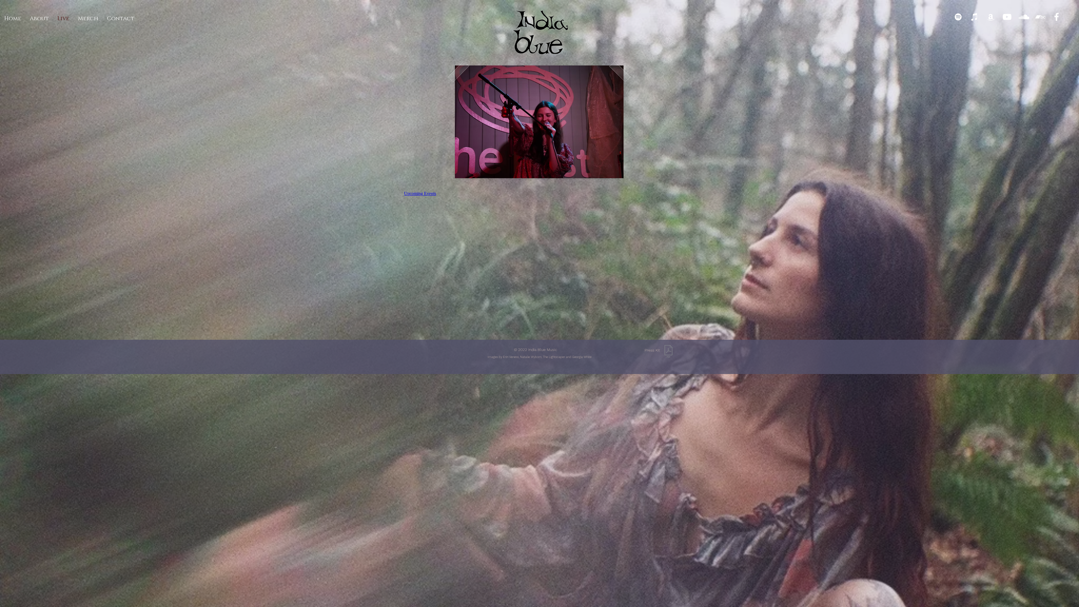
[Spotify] (958, 17)
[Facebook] (1056, 17)
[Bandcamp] (1040, 17)
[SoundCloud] (1024, 17)
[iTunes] (974, 17)
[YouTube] (1007, 17)
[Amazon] (990, 17)
